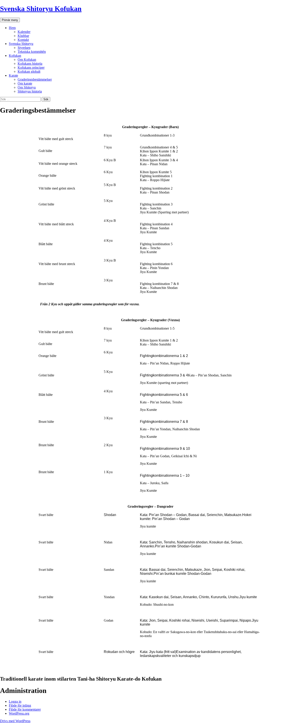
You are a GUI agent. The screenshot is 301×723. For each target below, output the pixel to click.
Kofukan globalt (29, 71)
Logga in (15, 701)
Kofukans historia (30, 63)
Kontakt (23, 40)
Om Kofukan (27, 59)
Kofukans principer (31, 67)
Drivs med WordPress (15, 721)
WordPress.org (19, 713)
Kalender (24, 32)
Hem (12, 28)
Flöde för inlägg (20, 705)
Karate (13, 75)
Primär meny (10, 20)
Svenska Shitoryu (21, 44)
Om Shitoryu (27, 87)
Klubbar (23, 36)
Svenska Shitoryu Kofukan (41, 9)
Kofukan (15, 55)
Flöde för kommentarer (25, 709)
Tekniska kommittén (32, 51)
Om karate (25, 83)
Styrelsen (24, 47)
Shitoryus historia (30, 91)
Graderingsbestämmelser (35, 79)
